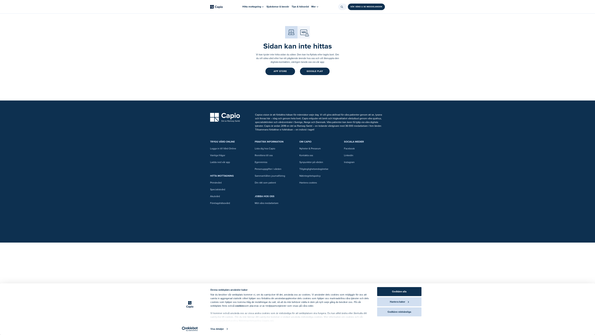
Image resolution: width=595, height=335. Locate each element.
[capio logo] (225, 117)
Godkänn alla (399, 291)
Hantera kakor (397, 301)
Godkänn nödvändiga (399, 311)
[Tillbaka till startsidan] (216, 7)
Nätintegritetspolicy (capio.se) (256, 320)
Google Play (315, 71)
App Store (280, 71)
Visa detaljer (217, 329)
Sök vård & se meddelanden (366, 7)
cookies (239, 305)
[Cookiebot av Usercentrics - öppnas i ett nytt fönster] (189, 329)
